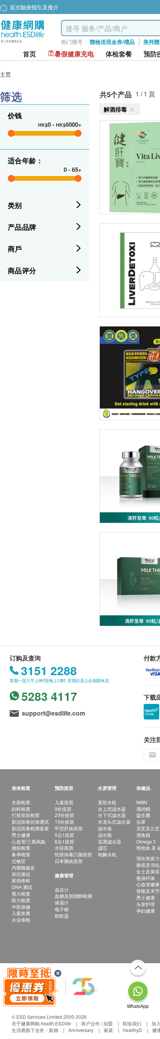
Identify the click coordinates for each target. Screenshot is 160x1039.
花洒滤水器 (109, 841)
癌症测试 (21, 874)
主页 (5, 74)
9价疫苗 (63, 808)
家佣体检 (21, 880)
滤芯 (102, 847)
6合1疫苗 (64, 841)
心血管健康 (148, 884)
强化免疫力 (148, 858)
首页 (29, 53)
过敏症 (19, 860)
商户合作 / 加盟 (97, 1023)
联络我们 (132, 1023)
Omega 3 (146, 841)
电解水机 (107, 854)
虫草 (141, 821)
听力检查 (21, 900)
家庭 (108, 1030)
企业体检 (21, 919)
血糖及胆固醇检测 (73, 895)
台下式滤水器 (112, 815)
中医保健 (21, 906)
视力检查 (21, 893)
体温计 (62, 902)
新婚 (53, 1030)
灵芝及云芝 (148, 828)
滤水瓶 (105, 834)
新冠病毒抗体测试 (30, 821)
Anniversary (81, 1030)
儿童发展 (21, 913)
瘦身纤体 (145, 878)
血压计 (62, 889)
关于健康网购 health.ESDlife (41, 1023)
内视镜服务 (23, 867)
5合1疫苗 (64, 834)
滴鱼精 (143, 834)
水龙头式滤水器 (114, 821)
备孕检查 (21, 854)
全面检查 (21, 802)
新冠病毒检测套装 (30, 828)
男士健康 (21, 834)
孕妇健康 (145, 910)
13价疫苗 (64, 821)
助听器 (62, 915)
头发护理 (145, 904)
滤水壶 (105, 828)
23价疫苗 (64, 815)
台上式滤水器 (112, 808)
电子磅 (62, 909)
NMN (141, 802)
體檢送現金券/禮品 (112, 41)
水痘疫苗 (64, 847)
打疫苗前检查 (26, 815)
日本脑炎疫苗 (69, 860)
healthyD (132, 1030)
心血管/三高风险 (28, 841)
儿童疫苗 (64, 802)
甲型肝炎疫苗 (69, 828)
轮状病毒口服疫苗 (73, 854)
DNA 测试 (22, 887)
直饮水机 (107, 802)
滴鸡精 (143, 808)
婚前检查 (21, 847)
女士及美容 (148, 871)
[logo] (22, 43)
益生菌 (143, 815)
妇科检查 (21, 808)
